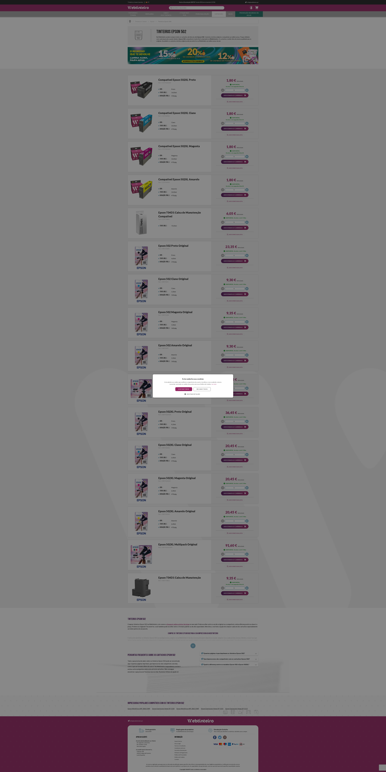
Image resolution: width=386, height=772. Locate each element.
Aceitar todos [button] (183, 389)
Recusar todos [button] (202, 389)
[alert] (193, 386)
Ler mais (214, 384)
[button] (193, 394)
